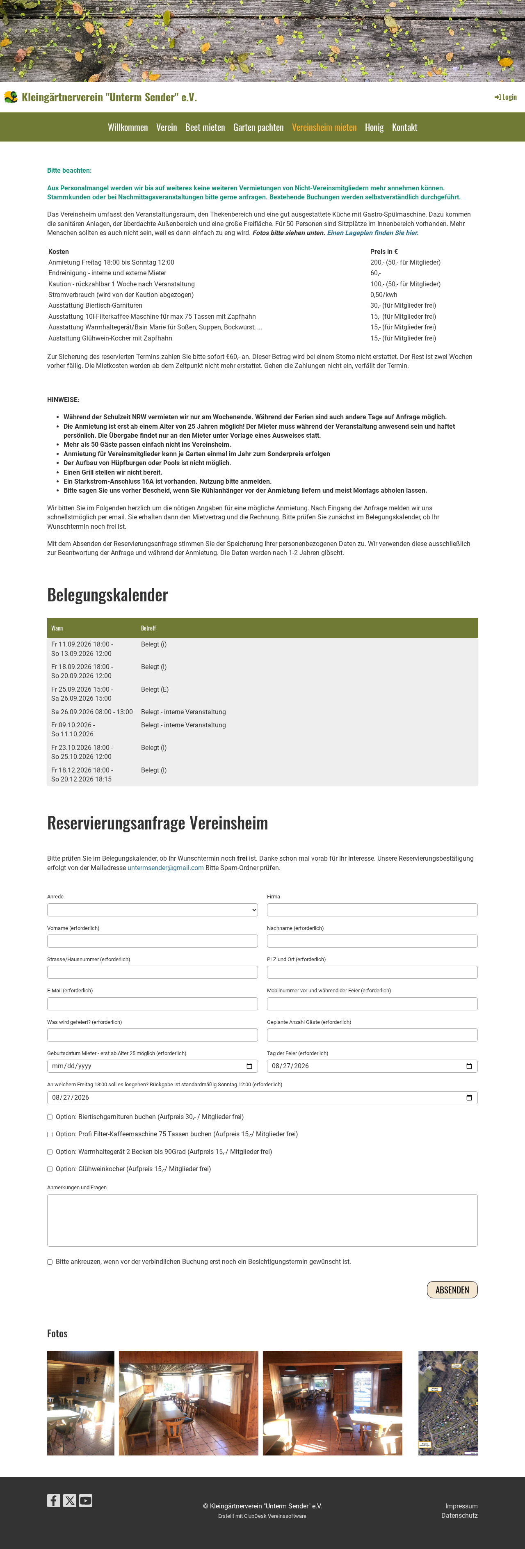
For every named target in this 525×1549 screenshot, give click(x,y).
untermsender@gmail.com (166, 868)
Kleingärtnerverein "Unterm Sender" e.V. (109, 96)
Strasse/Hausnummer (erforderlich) (88, 959)
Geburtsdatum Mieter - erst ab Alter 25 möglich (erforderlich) (117, 1053)
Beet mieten (205, 126)
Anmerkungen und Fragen (77, 1187)
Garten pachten (258, 126)
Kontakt (405, 126)
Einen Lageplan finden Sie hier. (373, 233)
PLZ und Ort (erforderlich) (296, 959)
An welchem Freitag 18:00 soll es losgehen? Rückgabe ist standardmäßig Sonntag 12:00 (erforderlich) (165, 1084)
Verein (166, 126)
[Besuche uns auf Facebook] (53, 1502)
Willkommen (128, 126)
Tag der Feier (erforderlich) (298, 1053)
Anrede (55, 896)
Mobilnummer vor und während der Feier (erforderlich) (329, 990)
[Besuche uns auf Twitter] (69, 1502)
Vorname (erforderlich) (73, 928)
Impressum (461, 1506)
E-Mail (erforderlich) (70, 990)
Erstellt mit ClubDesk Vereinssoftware (262, 1516)
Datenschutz (459, 1515)
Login (509, 97)
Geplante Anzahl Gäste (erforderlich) (309, 1022)
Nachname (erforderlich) (295, 928)
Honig (374, 126)
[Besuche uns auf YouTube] (85, 1502)
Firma (273, 896)
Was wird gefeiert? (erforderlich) (84, 1022)
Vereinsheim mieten (324, 126)
